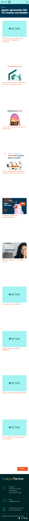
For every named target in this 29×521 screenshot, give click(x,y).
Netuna (10, 516)
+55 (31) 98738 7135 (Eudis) (15, 492)
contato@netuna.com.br (14, 501)
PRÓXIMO (21, 468)
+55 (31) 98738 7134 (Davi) (15, 488)
